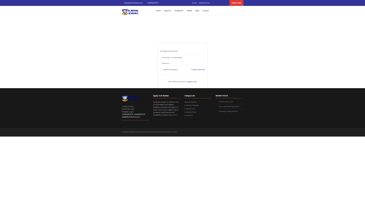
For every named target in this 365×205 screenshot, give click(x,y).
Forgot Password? (198, 70)
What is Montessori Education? (229, 107)
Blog (197, 11)
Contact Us (188, 115)
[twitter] (223, 3)
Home (158, 11)
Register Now (192, 82)
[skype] (236, 132)
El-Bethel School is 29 (226, 102)
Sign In (182, 76)
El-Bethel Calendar (191, 105)
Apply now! (173, 115)
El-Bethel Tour (189, 109)
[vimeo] (226, 3)
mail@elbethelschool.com (131, 117)
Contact (205, 11)
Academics (179, 11)
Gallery (189, 11)
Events (194, 3)
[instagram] (242, 132)
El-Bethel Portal (204, 3)
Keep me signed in (170, 70)
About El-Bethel (190, 102)
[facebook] (212, 3)
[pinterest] (219, 3)
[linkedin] (216, 3)
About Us (167, 11)
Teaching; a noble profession (228, 111)
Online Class (236, 3)
